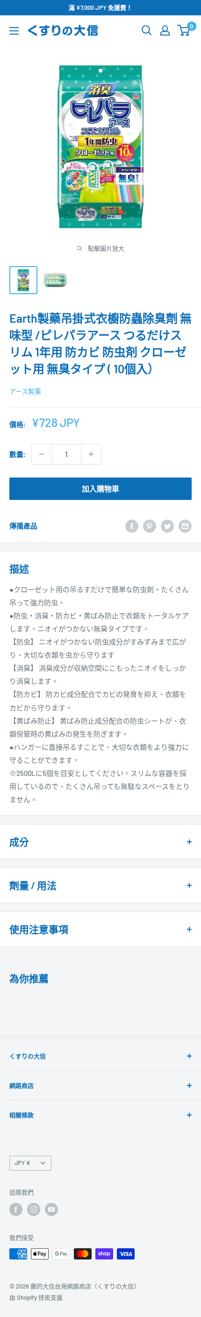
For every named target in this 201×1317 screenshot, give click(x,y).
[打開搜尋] (147, 30)
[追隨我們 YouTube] (51, 1209)
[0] (184, 30)
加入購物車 (100, 488)
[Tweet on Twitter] (167, 526)
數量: (17, 454)
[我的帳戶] (165, 30)
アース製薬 (25, 391)
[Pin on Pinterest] (149, 526)
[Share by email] (185, 526)
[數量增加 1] (91, 454)
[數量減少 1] (41, 454)
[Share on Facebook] (131, 526)
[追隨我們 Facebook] (15, 1209)
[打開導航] (14, 31)
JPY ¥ (22, 1162)
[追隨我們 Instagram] (33, 1209)
